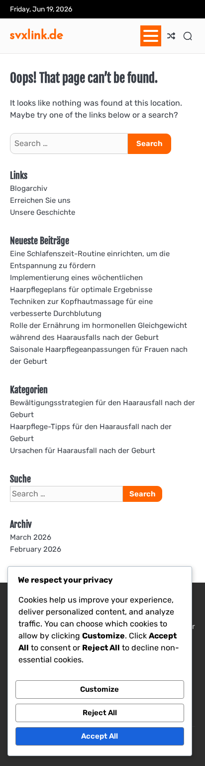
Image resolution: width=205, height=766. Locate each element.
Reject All (100, 712)
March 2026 (30, 537)
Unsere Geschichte (42, 212)
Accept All (99, 736)
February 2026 (35, 549)
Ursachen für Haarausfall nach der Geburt (82, 450)
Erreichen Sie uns (40, 200)
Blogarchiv (28, 188)
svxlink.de (36, 34)
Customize (99, 689)
